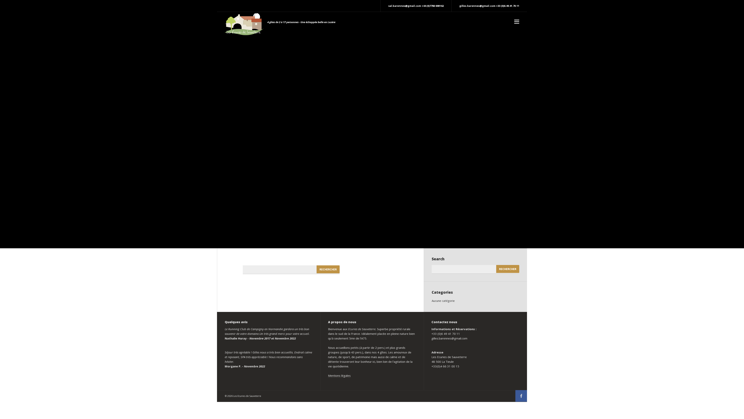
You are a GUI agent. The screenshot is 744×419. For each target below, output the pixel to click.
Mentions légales (339, 375)
